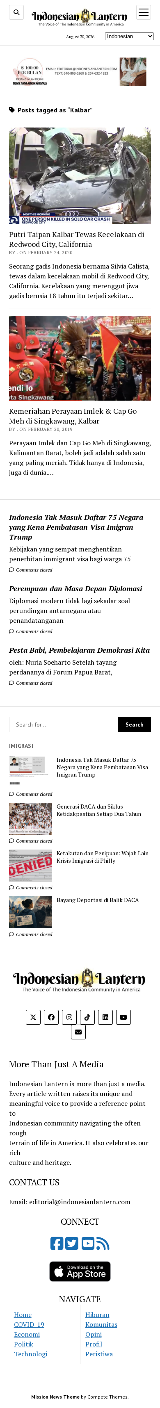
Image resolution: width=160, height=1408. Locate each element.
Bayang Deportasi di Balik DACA (98, 900)
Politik (23, 1344)
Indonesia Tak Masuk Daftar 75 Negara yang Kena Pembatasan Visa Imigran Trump (76, 527)
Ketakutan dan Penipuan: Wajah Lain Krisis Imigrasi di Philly (103, 857)
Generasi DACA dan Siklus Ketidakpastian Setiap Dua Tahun (99, 810)
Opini (93, 1334)
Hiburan (97, 1314)
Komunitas (101, 1324)
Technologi (30, 1353)
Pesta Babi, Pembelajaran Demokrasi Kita (79, 650)
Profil (93, 1344)
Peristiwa (99, 1353)
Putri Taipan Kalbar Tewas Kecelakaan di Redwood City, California (76, 239)
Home (23, 1314)
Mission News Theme (55, 1397)
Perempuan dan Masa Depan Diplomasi (75, 588)
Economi (27, 1334)
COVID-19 (29, 1324)
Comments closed (33, 570)
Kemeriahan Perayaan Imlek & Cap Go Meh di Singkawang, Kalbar (73, 416)
